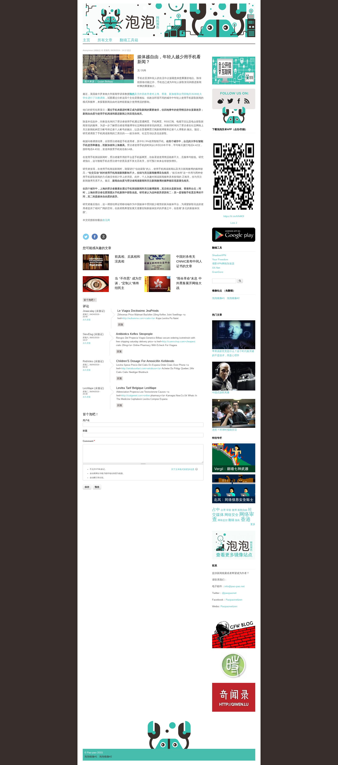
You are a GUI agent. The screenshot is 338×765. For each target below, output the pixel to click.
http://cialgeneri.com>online (136, 395)
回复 (120, 324)
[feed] (246, 101)
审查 (228, 510)
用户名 (86, 420)
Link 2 (233, 222)
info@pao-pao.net (234, 586)
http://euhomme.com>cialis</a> (139, 318)
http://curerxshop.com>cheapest (178, 341)
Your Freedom (220, 259)
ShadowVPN (219, 255)
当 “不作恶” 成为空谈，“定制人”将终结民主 (128, 283)
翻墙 (231, 520)
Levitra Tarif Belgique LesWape (136, 387)
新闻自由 (242, 510)
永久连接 (86, 320)
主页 (86, 40)
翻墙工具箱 (129, 40)
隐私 (237, 520)
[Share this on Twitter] (86, 236)
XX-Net (216, 267)
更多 (252, 524)
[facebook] (238, 101)
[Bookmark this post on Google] (103, 236)
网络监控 (223, 520)
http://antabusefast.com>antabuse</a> (141, 368)
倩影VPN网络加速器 (223, 263)
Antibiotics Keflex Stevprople (134, 333)
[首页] (169, 20)
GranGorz (217, 272)
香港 (246, 519)
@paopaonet (229, 593)
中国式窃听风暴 (220, 392)
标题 (85, 430)
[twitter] (230, 101)
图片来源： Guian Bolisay (98, 81)
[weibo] (220, 101)
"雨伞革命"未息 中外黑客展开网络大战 (189, 283)
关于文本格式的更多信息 (182, 469)
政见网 (106, 220)
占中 (216, 509)
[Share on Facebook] (95, 236)
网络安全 (231, 515)
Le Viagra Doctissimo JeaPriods (138, 310)
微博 (234, 510)
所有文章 (105, 40)
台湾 (223, 510)
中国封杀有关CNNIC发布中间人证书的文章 (189, 261)
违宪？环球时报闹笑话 (224, 429)
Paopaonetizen (234, 599)
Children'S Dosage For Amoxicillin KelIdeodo (145, 361)
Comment (89, 441)
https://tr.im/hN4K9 (233, 216)
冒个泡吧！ (90, 300)
